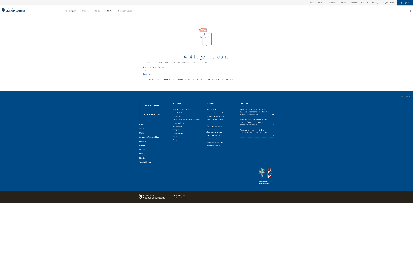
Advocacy (332, 3)
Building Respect (178, 126)
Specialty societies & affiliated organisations (186, 120)
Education (210, 103)
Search (145, 70)
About (320, 3)
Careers (343, 3)
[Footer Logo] (152, 196)
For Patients (152, 105)
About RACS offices (178, 113)
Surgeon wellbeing (178, 123)
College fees (176, 130)
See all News (245, 103)
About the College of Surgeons (182, 109)
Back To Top (405, 97)
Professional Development (214, 113)
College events (177, 140)
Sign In (406, 2)
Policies (175, 136)
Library (375, 3)
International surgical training (215, 142)
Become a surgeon (68, 11)
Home (311, 3)
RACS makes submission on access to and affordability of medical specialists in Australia (253, 122)
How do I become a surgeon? (215, 135)
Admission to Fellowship (213, 145)
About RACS (177, 103)
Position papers (178, 133)
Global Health (177, 116)
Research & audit (125, 11)
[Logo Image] (13, 11)
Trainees (85, 11)
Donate (354, 3)
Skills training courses (213, 109)
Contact (364, 3)
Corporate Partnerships (149, 137)
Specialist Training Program (214, 120)
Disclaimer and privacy (179, 198)
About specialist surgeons (214, 132)
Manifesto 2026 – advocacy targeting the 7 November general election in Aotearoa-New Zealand (254, 112)
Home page (147, 74)
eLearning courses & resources (215, 116)
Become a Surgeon (214, 126)
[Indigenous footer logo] (266, 176)
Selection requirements (213, 139)
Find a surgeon (152, 114)
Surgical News (388, 3)
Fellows (98, 11)
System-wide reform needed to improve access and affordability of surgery (253, 132)
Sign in (142, 158)
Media (141, 133)
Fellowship (209, 149)
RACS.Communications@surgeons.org (186, 79)
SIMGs (109, 11)
